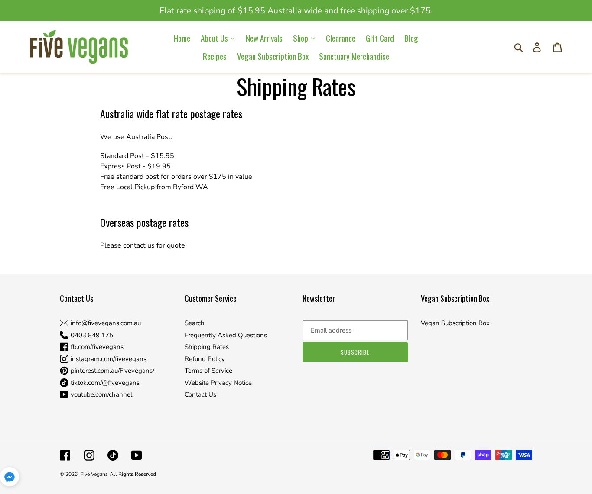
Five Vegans (94, 474)
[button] (9, 478)
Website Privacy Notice (218, 382)
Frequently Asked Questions (226, 335)
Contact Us (200, 394)
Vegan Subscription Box (455, 323)
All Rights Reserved (133, 474)
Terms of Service (208, 370)
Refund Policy (205, 359)
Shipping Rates (207, 346)
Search (195, 323)
